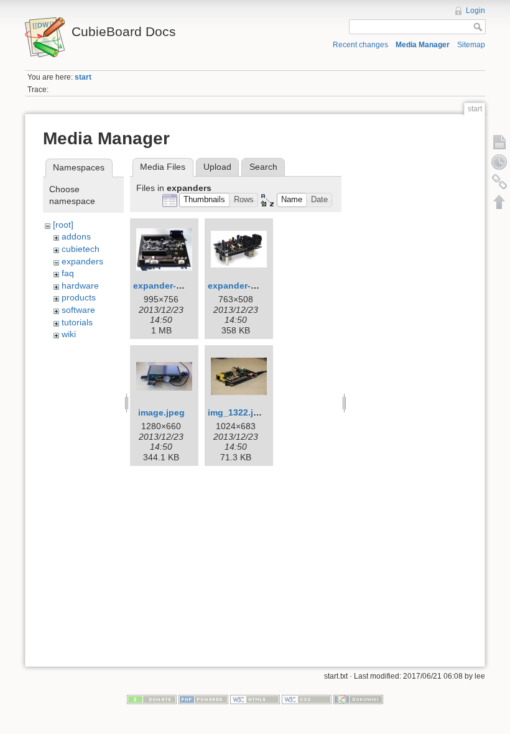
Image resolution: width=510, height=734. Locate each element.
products (79, 297)
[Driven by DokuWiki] (358, 699)
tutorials (77, 322)
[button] (204, 200)
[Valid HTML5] (255, 699)
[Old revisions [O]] (499, 162)
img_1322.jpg (236, 412)
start (83, 77)
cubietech (81, 249)
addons (76, 236)
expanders (82, 261)
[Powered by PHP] (203, 699)
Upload (217, 167)
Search (263, 167)
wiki (69, 334)
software (78, 310)
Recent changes (360, 44)
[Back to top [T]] (499, 201)
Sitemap (471, 44)
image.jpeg (161, 412)
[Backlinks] (499, 182)
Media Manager (423, 44)
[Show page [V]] (499, 142)
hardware (80, 285)
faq (68, 273)
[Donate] (152, 699)
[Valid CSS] (307, 699)
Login (475, 10)
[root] (63, 225)
